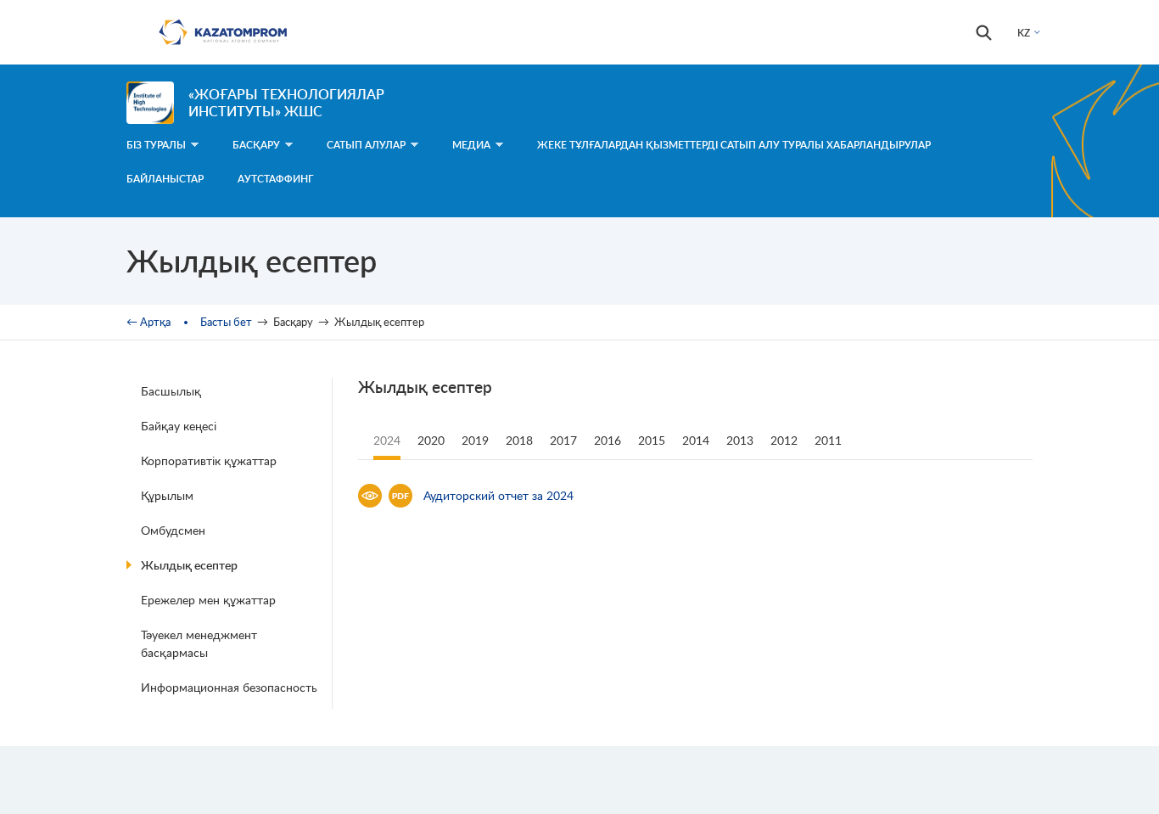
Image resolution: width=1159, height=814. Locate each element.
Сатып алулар (366, 144)
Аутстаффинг (275, 178)
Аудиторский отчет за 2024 (498, 495)
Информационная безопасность (229, 687)
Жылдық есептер (189, 565)
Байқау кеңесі (178, 425)
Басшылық (171, 391)
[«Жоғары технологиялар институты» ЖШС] (150, 102)
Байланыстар (165, 178)
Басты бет (226, 321)
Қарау (370, 496)
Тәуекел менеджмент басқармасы (199, 643)
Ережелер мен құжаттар (208, 599)
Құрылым (167, 495)
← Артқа (148, 321)
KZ (1023, 32)
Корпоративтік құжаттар (209, 460)
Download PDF (400, 496)
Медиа (471, 144)
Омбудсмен (173, 530)
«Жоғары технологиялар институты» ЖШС (286, 102)
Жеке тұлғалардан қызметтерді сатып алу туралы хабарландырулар (734, 144)
